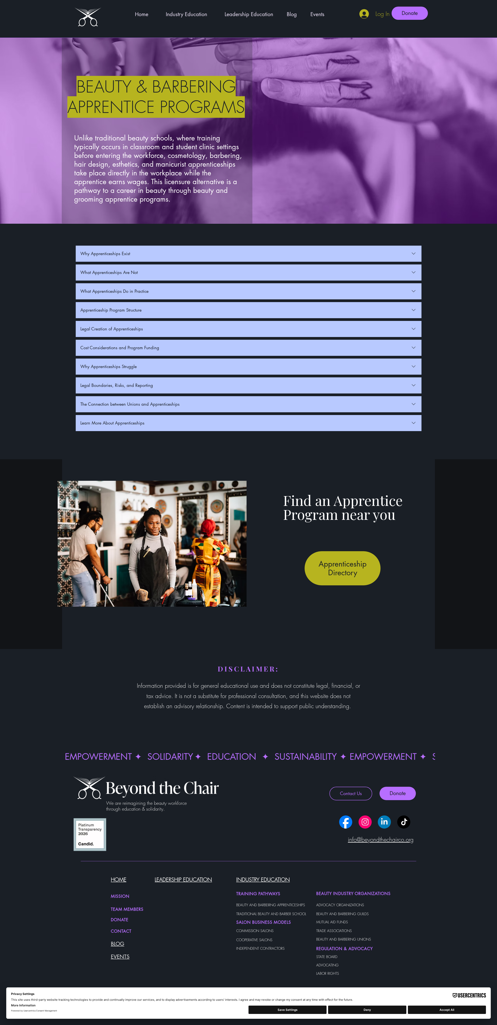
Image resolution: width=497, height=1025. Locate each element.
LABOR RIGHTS (327, 973)
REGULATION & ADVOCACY (344, 948)
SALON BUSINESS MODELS (263, 922)
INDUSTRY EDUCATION (263, 879)
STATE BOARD (326, 956)
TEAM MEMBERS (127, 909)
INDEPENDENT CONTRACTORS (260, 948)
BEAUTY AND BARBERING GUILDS (342, 913)
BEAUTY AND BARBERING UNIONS (343, 939)
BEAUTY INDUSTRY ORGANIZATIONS (353, 893)
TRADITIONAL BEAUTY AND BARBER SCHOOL (271, 913)
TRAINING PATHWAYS (258, 893)
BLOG (117, 943)
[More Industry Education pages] (210, 14)
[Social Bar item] (345, 822)
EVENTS (120, 956)
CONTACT (121, 931)
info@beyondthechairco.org (381, 839)
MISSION (120, 896)
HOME (118, 879)
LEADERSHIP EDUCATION (183, 879)
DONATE (119, 919)
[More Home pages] (151, 14)
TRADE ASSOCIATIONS (334, 930)
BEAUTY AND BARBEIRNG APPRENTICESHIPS (270, 905)
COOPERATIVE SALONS (254, 939)
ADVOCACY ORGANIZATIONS (340, 905)
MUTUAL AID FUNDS (332, 922)
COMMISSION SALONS (255, 930)
